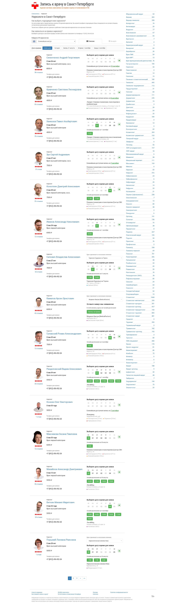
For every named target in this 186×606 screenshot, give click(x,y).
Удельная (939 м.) (93, 285)
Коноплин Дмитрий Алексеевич (63, 186)
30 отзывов (39, 384)
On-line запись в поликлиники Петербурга (69, 594)
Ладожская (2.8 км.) (110, 418)
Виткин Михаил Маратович (60, 502)
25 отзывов (39, 201)
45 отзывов (39, 313)
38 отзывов (39, 72)
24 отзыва (38, 517)
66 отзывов (39, 104)
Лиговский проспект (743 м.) (96, 76)
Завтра (69, 48)
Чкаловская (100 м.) (93, 389)
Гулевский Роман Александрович (63, 333)
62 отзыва (38, 272)
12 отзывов (39, 236)
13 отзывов (39, 348)
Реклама (95, 592)
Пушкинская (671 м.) (109, 74)
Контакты (95, 594)
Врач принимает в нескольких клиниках (99, 254)
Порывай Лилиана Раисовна (61, 539)
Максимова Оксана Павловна (61, 434)
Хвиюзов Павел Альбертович (61, 121)
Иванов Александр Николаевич (62, 222)
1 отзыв (38, 417)
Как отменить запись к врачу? (40, 594)
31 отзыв (38, 169)
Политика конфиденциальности (119, 592)
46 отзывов (39, 484)
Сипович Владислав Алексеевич (63, 257)
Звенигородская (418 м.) (95, 74)
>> (84, 578)
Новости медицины (37, 592)
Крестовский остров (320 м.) (96, 320)
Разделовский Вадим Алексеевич (64, 369)
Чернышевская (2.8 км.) (94, 421)
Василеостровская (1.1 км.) (95, 108)
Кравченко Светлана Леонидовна (63, 89)
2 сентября (99, 48)
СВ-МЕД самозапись (63, 592)
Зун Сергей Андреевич (58, 154)
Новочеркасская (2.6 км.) (95, 418)
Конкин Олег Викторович (59, 402)
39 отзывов (39, 136)
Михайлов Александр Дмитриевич (64, 469)
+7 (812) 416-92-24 (54, 77)
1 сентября (84, 48)
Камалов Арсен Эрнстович (60, 298)
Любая (47, 48)
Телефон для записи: (53, 74)
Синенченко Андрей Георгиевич (63, 57)
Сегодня (57, 48)
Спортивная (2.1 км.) (111, 108)
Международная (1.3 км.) (95, 568)
